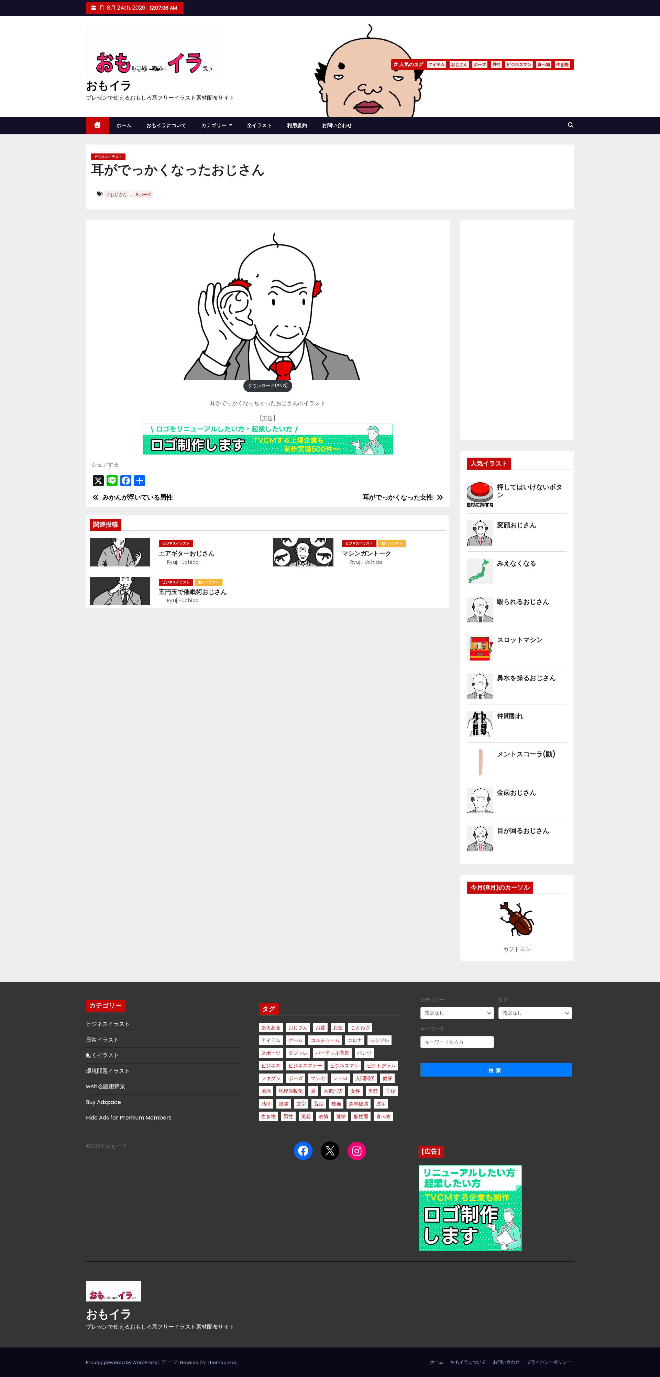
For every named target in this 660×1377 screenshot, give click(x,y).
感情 (266, 1103)
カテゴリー (214, 125)
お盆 (320, 1027)
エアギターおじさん (186, 553)
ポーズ (480, 64)
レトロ (340, 1078)
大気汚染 (333, 1091)
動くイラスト (392, 543)
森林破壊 (358, 1103)
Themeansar (222, 1362)
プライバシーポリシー (549, 1362)
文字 (301, 1103)
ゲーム (295, 1040)
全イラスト (259, 125)
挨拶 (283, 1103)
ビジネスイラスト (108, 156)
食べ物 (544, 64)
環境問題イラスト (108, 1071)
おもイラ (109, 85)
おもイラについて (166, 125)
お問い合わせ (337, 125)
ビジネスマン (519, 64)
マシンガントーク (367, 553)
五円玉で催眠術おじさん (193, 592)
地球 (266, 1091)
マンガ (318, 1078)
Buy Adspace (103, 1102)
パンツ (364, 1052)
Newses (189, 1362)
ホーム (124, 125)
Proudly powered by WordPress (122, 1362)
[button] (570, 125)
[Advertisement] (517, 330)
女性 (355, 1091)
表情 (323, 1116)
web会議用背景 (105, 1086)
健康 (387, 1078)
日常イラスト (102, 1040)
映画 (336, 1103)
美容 (306, 1116)
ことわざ (360, 1027)
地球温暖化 (291, 1091)
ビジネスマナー (305, 1065)
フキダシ (270, 1078)
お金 (338, 1027)
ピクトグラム (381, 1065)
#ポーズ (143, 194)
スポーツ (270, 1052)
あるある (270, 1027)
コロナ (355, 1040)
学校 (390, 1091)
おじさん (459, 64)
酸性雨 (361, 1116)
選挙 (341, 1116)
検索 (496, 1070)
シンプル (379, 1040)
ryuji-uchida (182, 562)
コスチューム (325, 1040)
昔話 (318, 1103)
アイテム (436, 64)
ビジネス (270, 1065)
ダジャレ (298, 1052)
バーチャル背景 (332, 1052)
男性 (496, 64)
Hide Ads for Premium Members (129, 1118)
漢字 (381, 1103)
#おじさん (117, 194)
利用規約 (297, 125)
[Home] (97, 125)
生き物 (562, 64)
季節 (373, 1091)
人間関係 (365, 1078)
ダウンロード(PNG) (268, 386)
